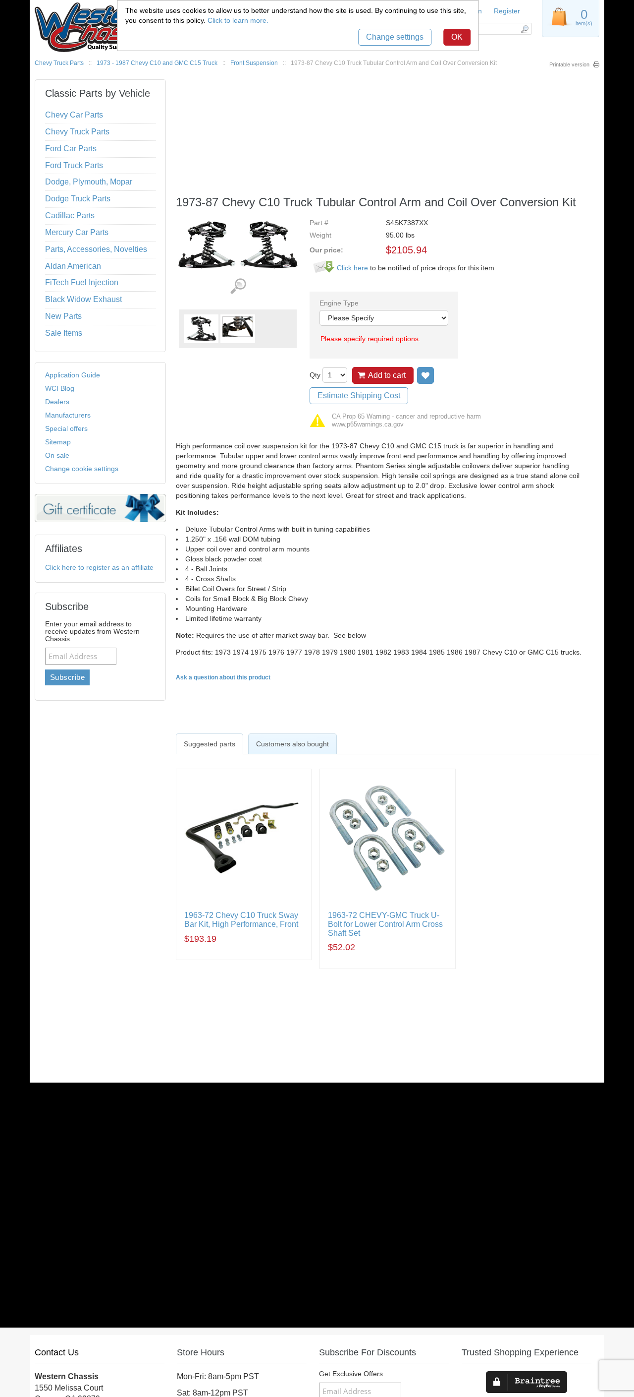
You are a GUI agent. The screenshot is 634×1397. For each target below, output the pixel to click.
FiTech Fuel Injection (81, 282)
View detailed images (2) (238, 286)
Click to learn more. (238, 20)
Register (507, 11)
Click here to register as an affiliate (99, 567)
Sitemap (58, 442)
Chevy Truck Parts (59, 63)
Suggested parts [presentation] (209, 744)
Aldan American (73, 266)
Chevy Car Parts (74, 115)
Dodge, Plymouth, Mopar (88, 182)
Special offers (66, 428)
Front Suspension (254, 63)
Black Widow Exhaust (83, 299)
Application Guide (72, 375)
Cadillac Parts (70, 215)
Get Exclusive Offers (351, 1374)
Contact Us (57, 1352)
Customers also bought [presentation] (292, 744)
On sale (57, 455)
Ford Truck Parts (74, 165)
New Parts (63, 316)
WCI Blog (59, 388)
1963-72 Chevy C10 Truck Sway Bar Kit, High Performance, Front (241, 919)
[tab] (209, 743)
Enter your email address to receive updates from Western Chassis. (92, 631)
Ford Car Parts (71, 148)
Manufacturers (68, 415)
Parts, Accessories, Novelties (96, 249)
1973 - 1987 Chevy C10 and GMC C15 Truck (157, 63)
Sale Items (63, 333)
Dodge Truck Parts (77, 198)
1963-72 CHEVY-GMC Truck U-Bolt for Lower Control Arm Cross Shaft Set (385, 924)
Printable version (569, 64)
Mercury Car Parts (76, 232)
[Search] (524, 28)
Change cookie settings (81, 469)
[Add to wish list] (425, 375)
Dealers (57, 402)
